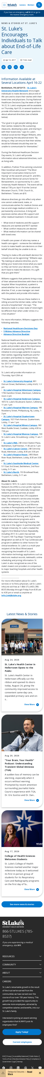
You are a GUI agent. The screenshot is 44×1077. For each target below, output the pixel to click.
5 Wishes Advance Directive (17, 331)
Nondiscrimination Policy (21, 1059)
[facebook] (4, 1068)
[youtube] (40, 1068)
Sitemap (20, 1062)
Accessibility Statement (20, 1056)
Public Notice (34, 1056)
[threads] (25, 1068)
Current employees (22, 1042)
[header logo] (12, 5)
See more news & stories (22, 904)
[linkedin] (18, 1068)
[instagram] (11, 1068)
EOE (3, 1056)
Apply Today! (22, 1032)
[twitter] (32, 1068)
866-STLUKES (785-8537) (17, 934)
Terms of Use (6, 1059)
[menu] (4, 5)
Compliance (35, 1059)
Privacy (9, 1056)
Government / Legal (9, 1062)
